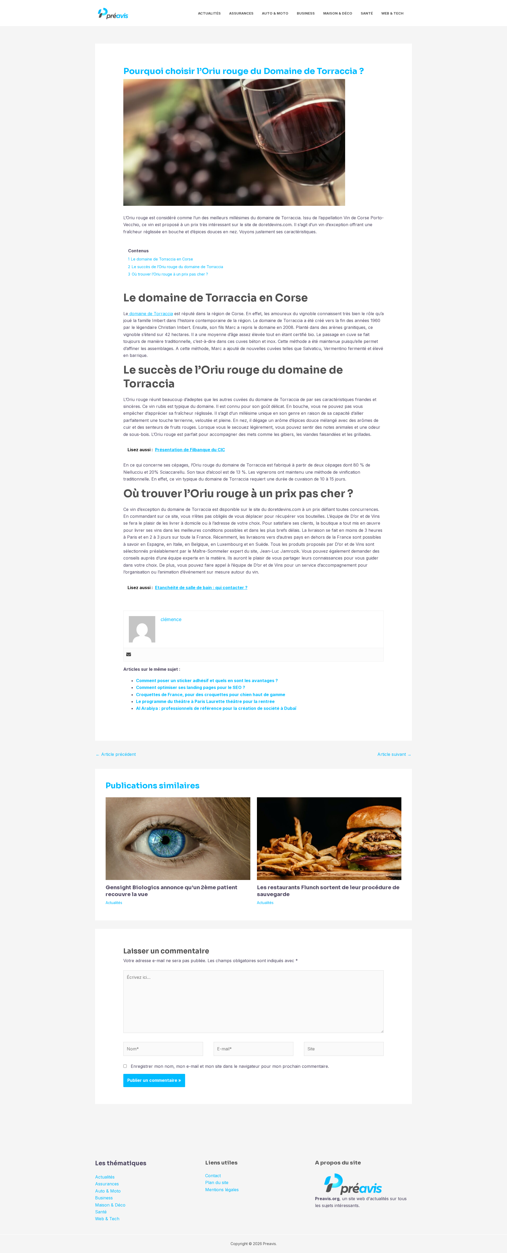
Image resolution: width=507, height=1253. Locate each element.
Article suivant (394, 754)
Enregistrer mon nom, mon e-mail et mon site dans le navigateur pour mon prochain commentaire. (230, 1066)
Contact (213, 1175)
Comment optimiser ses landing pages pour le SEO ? (190, 687)
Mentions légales (222, 1189)
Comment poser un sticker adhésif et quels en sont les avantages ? (207, 680)
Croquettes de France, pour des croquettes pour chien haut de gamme (210, 694)
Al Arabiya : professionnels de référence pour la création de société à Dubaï (216, 708)
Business (306, 13)
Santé (367, 13)
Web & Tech (392, 13)
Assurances (241, 13)
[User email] (128, 654)
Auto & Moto (275, 13)
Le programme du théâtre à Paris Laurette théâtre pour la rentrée (205, 701)
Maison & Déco (337, 13)
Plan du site (216, 1182)
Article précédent (116, 754)
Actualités (209, 13)
